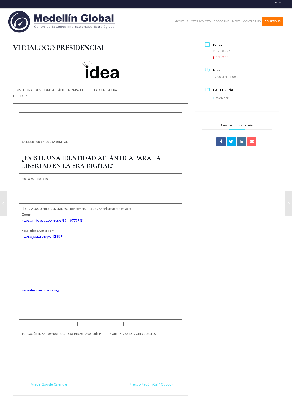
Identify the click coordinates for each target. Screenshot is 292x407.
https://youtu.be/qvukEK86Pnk (44, 236)
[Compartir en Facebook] (221, 141)
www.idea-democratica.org (40, 290)
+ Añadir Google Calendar (48, 384)
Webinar (222, 98)
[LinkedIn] (241, 141)
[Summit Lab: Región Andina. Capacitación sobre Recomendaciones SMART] (288, 203)
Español (280, 2)
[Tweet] (231, 141)
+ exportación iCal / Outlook (151, 384)
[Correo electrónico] (251, 141)
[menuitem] (183, 21)
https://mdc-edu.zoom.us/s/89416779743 (52, 220)
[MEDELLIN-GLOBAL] (62, 21)
